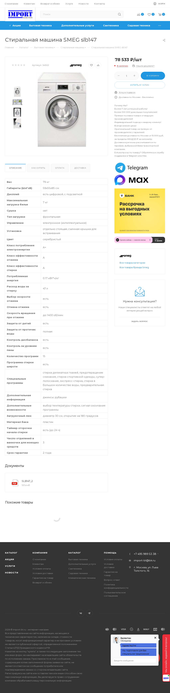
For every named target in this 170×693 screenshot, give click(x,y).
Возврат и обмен (42, 582)
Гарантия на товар (43, 578)
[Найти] (119, 14)
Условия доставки (43, 573)
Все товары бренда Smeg (134, 267)
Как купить (38, 168)
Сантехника (75, 568)
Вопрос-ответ (112, 580)
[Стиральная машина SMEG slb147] (62, 109)
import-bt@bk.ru (144, 560)
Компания (40, 552)
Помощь (110, 552)
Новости (11, 572)
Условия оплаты (42, 568)
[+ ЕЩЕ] (160, 25)
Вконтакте (80, 613)
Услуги (10, 566)
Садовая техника (78, 573)
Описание (15, 168)
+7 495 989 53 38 (145, 554)
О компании (39, 559)
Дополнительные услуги (82, 564)
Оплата (59, 168)
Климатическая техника (81, 578)
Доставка (80, 168)
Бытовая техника (78, 559)
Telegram (89, 613)
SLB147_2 (27, 481)
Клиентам (38, 564)
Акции (9, 559)
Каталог (11, 552)
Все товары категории (132, 262)
